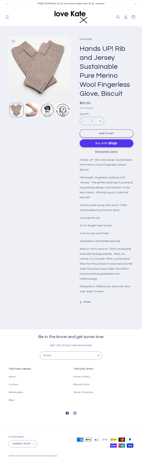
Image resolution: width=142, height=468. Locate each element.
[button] (7, 17)
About (12, 377)
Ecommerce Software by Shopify (41, 456)
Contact (13, 384)
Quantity (84, 114)
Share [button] (87, 302)
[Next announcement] (135, 4)
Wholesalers (16, 392)
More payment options (106, 151)
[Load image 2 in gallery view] (32, 110)
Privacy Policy (81, 377)
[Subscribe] (98, 355)
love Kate (20, 456)
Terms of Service (83, 392)
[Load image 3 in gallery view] (47, 110)
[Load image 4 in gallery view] (63, 110)
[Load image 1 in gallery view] (16, 110)
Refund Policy (81, 384)
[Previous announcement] (7, 4)
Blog (11, 400)
